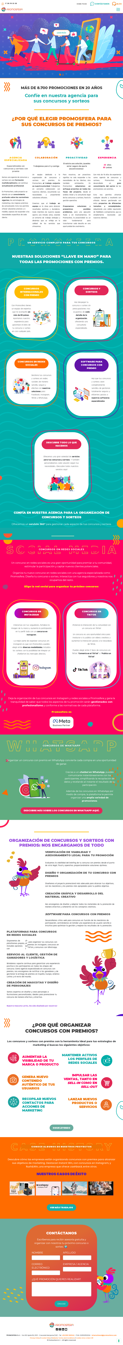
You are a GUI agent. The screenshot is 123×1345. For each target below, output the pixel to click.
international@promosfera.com (104, 1335)
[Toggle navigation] (118, 9)
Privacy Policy (35, 1338)
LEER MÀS (61, 33)
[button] (22, 1188)
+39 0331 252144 (68, 1335)
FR (11, 3)
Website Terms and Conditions (63, 1338)
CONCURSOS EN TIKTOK (91, 613)
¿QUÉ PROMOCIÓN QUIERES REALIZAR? (56, 1279)
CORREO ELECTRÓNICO (41, 1266)
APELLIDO (69, 1252)
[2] (63, 75)
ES (13, 3)
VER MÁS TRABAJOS (61, 1207)
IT (6, 3)
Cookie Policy (46, 1338)
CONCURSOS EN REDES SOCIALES (31, 363)
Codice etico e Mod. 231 (84, 1338)
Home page (82, 4)
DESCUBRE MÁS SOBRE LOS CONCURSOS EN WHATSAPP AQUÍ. (61, 810)
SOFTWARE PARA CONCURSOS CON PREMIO (91, 365)
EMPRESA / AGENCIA (76, 1264)
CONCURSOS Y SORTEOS (91, 290)
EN (8, 3)
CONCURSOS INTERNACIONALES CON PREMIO (31, 291)
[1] (60, 75)
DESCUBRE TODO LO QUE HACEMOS (61, 444)
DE (16, 3)
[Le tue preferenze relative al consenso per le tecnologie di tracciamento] (119, 1341)
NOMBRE (37, 1252)
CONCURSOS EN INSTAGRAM (31, 613)
